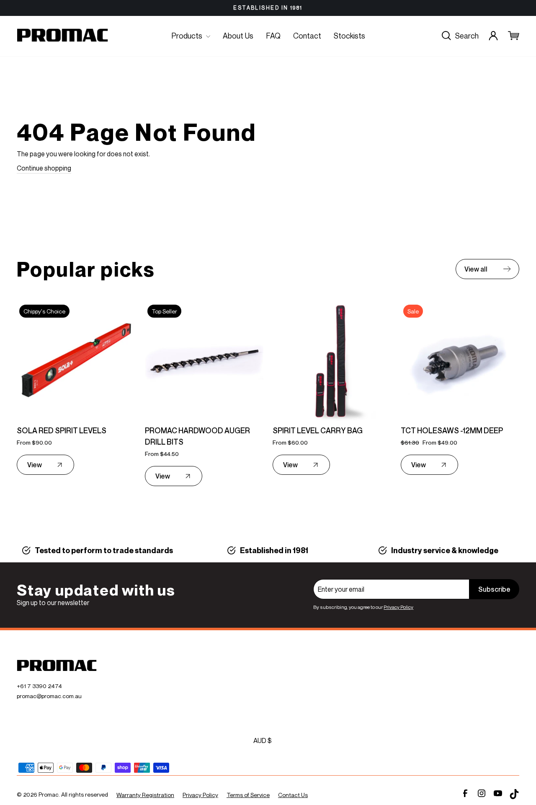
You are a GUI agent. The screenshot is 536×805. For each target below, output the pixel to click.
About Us (238, 35)
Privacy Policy (398, 607)
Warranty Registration (145, 794)
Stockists (349, 35)
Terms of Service (248, 794)
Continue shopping (44, 168)
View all (475, 269)
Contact (307, 35)
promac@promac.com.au (49, 695)
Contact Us (293, 794)
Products (187, 35)
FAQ (273, 35)
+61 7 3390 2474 (39, 685)
